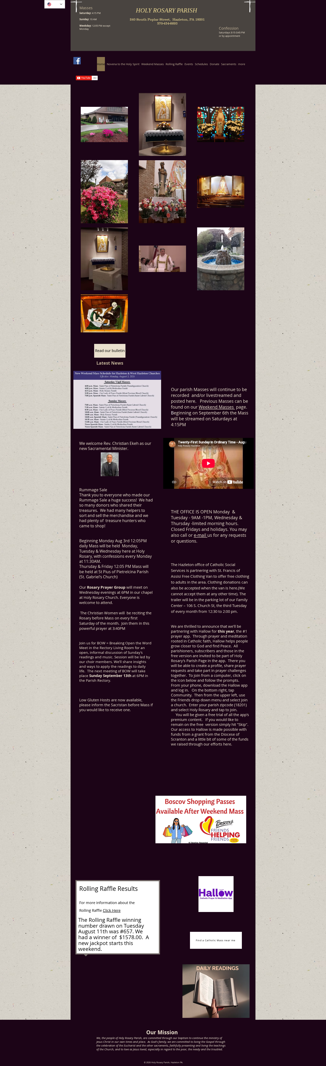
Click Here (112, 910)
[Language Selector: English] (54, 4)
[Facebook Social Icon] (77, 60)
